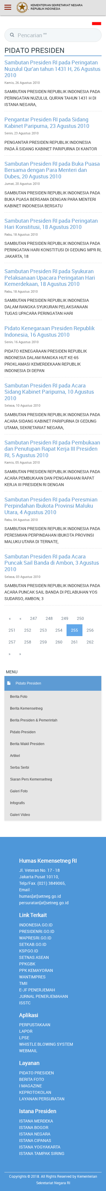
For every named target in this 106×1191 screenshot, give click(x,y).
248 (49, 618)
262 (90, 642)
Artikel (15, 756)
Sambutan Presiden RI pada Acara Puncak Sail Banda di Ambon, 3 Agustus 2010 (51, 563)
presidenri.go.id (36, 931)
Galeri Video (20, 815)
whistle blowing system (46, 1044)
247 (33, 618)
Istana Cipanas (35, 1140)
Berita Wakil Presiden (27, 744)
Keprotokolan (35, 1092)
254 (58, 630)
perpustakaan (34, 1024)
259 (43, 642)
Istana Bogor (33, 1127)
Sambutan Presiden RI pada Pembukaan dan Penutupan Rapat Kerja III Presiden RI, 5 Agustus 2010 (52, 449)
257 (12, 642)
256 (90, 630)
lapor (25, 1031)
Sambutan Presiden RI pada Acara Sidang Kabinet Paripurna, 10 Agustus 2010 (49, 392)
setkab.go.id (32, 944)
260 (58, 642)
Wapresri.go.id (35, 938)
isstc (25, 1003)
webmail (28, 1050)
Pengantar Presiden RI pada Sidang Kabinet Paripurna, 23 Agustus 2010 (46, 122)
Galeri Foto (19, 791)
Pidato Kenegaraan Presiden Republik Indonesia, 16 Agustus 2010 (49, 331)
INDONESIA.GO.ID (35, 925)
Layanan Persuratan (41, 1099)
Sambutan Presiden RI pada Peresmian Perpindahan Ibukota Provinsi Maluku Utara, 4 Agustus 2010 (50, 506)
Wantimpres (32, 977)
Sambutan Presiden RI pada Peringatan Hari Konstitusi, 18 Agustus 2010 (51, 224)
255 (74, 630)
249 (64, 618)
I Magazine (30, 1086)
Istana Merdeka (36, 1121)
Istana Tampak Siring (41, 1153)
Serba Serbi (19, 767)
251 (12, 630)
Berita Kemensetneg (26, 708)
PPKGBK (27, 964)
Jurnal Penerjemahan (43, 996)
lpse (24, 1037)
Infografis (17, 803)
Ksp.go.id (28, 951)
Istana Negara (34, 1134)
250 (80, 618)
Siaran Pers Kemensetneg (31, 779)
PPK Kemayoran (36, 970)
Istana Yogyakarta (39, 1147)
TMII (23, 983)
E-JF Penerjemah (37, 990)
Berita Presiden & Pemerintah (33, 720)
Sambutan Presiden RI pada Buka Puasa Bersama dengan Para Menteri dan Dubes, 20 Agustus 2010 (52, 170)
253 (43, 630)
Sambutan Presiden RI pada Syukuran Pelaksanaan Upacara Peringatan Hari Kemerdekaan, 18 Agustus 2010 (49, 277)
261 (74, 642)
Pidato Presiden (23, 732)
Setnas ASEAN (34, 957)
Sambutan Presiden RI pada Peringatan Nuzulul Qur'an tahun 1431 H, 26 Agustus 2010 (52, 69)
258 (27, 642)
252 (27, 630)
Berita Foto (18, 697)
